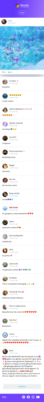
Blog (22, 13)
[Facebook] (28, 397)
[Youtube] (38, 397)
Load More (22, 386)
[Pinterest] (23, 397)
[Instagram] (33, 397)
